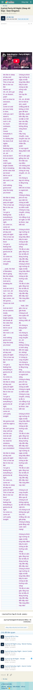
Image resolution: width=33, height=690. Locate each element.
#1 (31, 23)
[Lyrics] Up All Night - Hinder (15, 659)
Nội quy (9, 686)
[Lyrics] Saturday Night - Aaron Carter (18, 651)
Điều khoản (16, 686)
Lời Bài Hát (5, 13)
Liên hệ (3, 686)
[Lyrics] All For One (11, 636)
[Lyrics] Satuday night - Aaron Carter (18, 666)
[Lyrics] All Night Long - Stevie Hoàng (18, 644)
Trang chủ (4, 688)
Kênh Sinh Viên (7, 684)
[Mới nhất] (31, 2)
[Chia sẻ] (29, 24)
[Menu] (2, 2)
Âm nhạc (13, 638)
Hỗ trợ (23, 686)
